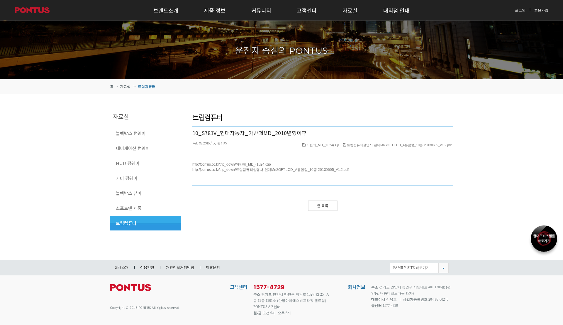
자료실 (349, 10)
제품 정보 (214, 10)
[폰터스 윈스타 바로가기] (544, 241)
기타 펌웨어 (127, 178)
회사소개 (121, 267)
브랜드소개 (165, 10)
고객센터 (307, 10)
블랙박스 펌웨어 (131, 133)
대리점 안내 (396, 10)
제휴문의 (213, 267)
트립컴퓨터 (146, 87)
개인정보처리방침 (180, 267)
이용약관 (147, 267)
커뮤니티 (261, 10)
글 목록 (322, 206)
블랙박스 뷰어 (129, 193)
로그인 (520, 10)
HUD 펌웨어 (128, 163)
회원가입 (541, 10)
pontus (130, 290)
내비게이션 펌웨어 (133, 148)
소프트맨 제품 (129, 208)
